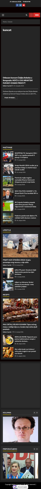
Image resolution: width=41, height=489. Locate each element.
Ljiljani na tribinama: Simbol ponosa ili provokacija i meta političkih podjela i (8, 285)
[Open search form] (26, 15)
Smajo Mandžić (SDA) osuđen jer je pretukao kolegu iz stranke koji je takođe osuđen (8, 169)
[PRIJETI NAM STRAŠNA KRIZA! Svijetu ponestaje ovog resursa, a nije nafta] (20, 245)
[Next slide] (37, 413)
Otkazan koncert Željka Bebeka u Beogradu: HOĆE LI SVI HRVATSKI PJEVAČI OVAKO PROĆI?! (18, 80)
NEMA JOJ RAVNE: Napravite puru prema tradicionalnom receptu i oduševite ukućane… (8, 340)
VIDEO (37, 15)
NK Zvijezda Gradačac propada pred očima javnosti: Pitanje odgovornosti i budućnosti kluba (8, 206)
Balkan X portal (7, 86)
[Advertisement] (20, 54)
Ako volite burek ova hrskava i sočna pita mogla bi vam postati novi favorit (8, 352)
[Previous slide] (34, 413)
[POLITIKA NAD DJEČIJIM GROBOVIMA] (20, 437)
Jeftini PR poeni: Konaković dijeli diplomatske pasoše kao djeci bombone (8, 273)
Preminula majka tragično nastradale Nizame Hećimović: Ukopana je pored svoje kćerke (8, 181)
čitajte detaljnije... (10, 98)
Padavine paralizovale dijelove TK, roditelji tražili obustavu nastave (8, 218)
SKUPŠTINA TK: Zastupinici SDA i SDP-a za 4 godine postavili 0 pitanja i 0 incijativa (8, 156)
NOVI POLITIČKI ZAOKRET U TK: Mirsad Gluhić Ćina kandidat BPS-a (8, 193)
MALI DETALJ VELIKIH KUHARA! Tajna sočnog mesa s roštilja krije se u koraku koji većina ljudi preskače (20, 326)
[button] (3, 15)
